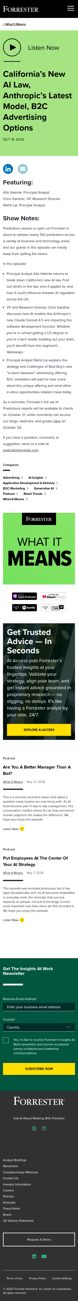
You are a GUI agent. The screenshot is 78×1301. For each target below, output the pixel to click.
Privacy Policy (37, 1278)
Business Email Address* (20, 999)
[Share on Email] (23, 169)
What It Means (13, 781)
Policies (8, 1196)
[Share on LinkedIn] (8, 169)
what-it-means (13, 499)
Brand (7, 1214)
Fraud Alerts (11, 1208)
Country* (9, 1019)
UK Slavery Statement (18, 1220)
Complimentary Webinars (20, 1172)
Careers (8, 1190)
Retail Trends (33, 493)
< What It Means (14, 24)
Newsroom (10, 1166)
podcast (9, 493)
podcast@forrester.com (21, 450)
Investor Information (17, 1184)
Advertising (11, 477)
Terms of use (14, 1278)
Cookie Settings (62, 1278)
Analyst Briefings (14, 1160)
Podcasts (9, 1202)
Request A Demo (39, 1239)
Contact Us (10, 1178)
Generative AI (44, 488)
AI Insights (35, 477)
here (57, 421)
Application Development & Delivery (29, 483)
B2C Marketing (14, 488)
